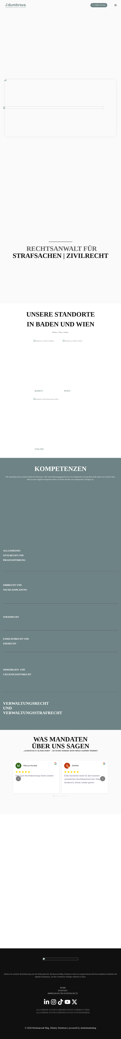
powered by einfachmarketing (82, 1028)
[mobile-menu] (114, 5)
